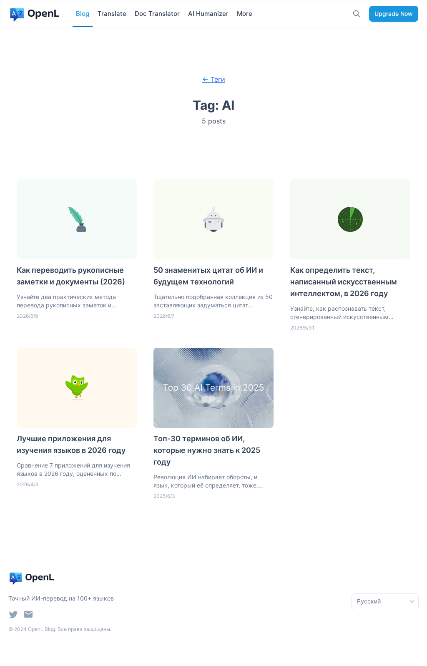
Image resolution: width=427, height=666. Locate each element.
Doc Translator (157, 14)
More (244, 14)
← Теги (213, 79)
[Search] (356, 13)
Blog (82, 14)
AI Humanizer (208, 14)
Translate (112, 14)
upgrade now (393, 13)
